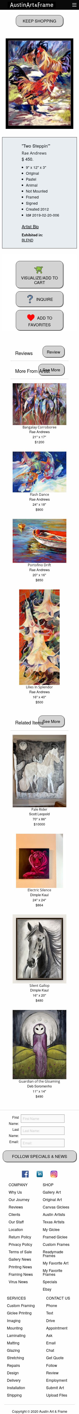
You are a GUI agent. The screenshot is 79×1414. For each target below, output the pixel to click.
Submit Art (55, 1387)
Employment (56, 1380)
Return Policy (20, 1236)
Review (52, 1372)
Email (51, 1342)
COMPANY (18, 1184)
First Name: (14, 1120)
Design (13, 1372)
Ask (49, 1335)
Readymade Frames (53, 1253)
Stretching (15, 1357)
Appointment (56, 1328)
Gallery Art (52, 1192)
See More (51, 369)
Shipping (14, 1395)
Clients (14, 1214)
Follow (51, 1365)
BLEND (27, 240)
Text (49, 1312)
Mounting (15, 1328)
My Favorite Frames (52, 1272)
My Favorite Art (55, 1263)
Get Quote (55, 1357)
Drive (50, 1320)
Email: (14, 1141)
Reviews (16, 1207)
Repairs (13, 1365)
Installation (16, 1387)
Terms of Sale (20, 1251)
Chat (50, 1350)
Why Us (15, 1192)
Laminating (16, 1335)
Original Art (52, 1199)
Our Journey (19, 1199)
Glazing (13, 1350)
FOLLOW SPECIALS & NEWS (39, 1156)
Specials (50, 1281)
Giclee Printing (19, 1312)
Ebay (47, 1289)
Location (16, 1229)
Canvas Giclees (56, 1207)
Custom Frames (56, 1244)
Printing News (20, 1266)
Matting (13, 1342)
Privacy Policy (20, 1244)
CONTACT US (58, 1298)
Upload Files (56, 1395)
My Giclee (51, 1229)
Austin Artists (54, 1214)
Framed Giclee (55, 1236)
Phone (51, 1305)
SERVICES (16, 1298)
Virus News (18, 1281)
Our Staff (16, 1221)
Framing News (21, 1274)
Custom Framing (21, 1305)
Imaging (13, 1320)
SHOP (48, 1184)
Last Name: (14, 1132)
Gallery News (20, 1259)
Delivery (14, 1380)
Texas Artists (53, 1221)
